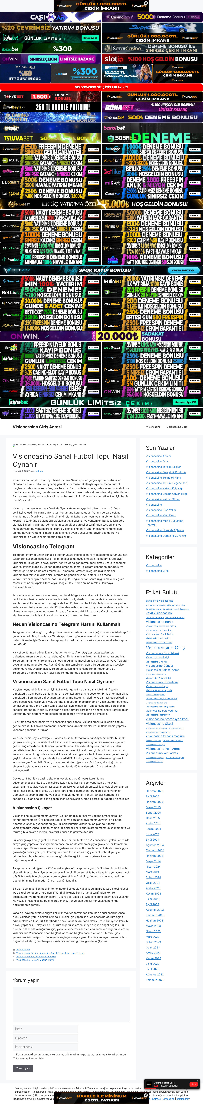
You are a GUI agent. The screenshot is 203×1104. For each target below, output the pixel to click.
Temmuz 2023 (155, 915)
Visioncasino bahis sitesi (161, 626)
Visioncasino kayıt (157, 686)
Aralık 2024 (153, 823)
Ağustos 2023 (155, 909)
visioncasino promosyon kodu (167, 719)
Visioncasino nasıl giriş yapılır (160, 706)
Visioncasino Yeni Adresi (162, 753)
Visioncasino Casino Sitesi (159, 642)
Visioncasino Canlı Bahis (159, 634)
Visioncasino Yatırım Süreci (163, 499)
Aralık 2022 (153, 953)
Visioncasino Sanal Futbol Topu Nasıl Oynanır (61, 953)
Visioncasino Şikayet (154, 762)
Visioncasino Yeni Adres (163, 749)
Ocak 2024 (153, 882)
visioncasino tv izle (153, 741)
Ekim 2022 (152, 963)
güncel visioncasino (181, 609)
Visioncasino (153, 426)
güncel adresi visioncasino (159, 609)
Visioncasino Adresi (158, 456)
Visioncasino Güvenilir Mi (158, 678)
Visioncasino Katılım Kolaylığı (164, 488)
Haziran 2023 (154, 920)
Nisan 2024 (153, 866)
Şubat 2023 (153, 942)
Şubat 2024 (153, 877)
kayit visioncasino (159, 613)
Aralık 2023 (153, 888)
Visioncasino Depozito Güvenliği (166, 535)
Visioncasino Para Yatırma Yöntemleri (36, 956)
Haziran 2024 (154, 855)
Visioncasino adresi (174, 617)
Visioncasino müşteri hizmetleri (161, 698)
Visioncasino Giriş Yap (157, 661)
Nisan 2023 (153, 931)
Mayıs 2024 (153, 861)
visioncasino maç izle (159, 690)
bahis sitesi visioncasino (159, 600)
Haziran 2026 (154, 791)
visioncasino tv (176, 728)
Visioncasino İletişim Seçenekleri (166, 483)
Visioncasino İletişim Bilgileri (163, 466)
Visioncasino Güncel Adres (162, 669)
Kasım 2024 (153, 828)
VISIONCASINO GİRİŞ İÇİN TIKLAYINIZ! (101, 87)
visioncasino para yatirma (161, 710)
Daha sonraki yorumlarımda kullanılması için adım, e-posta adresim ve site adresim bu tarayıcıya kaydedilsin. (71, 1056)
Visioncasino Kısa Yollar (161, 510)
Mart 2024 (152, 872)
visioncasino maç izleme (155, 695)
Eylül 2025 (152, 796)
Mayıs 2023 (153, 926)
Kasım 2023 (153, 893)
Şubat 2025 (153, 812)
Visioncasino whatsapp (155, 745)
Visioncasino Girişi (26, 953)
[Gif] (101, 204)
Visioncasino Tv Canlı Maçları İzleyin (35, 959)
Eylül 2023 (152, 904)
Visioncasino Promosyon (158, 714)
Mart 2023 (152, 936)
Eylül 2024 (152, 839)
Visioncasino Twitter (173, 740)
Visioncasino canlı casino (158, 638)
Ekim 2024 (152, 834)
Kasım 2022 (153, 958)
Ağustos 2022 (155, 974)
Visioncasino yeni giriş (155, 758)
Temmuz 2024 (155, 850)
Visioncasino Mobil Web (161, 515)
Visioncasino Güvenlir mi (162, 682)
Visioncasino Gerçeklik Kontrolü (166, 472)
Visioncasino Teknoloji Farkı (163, 477)
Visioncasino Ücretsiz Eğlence (165, 530)
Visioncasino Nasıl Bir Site (156, 703)
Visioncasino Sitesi (159, 724)
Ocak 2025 (153, 818)
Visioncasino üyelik (175, 757)
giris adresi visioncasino (156, 605)
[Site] (50, 149)
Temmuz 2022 (155, 979)
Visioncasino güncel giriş (156, 674)
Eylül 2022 (152, 969)
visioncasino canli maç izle (159, 630)
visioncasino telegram (156, 728)
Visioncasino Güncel (159, 665)
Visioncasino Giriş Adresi (37, 426)
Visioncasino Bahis (159, 622)
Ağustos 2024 (155, 845)
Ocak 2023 (153, 947)
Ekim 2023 (152, 899)
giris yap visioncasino (176, 605)
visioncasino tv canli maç (158, 732)
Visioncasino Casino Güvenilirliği (166, 493)
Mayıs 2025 (153, 807)
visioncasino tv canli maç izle (165, 736)
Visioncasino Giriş (177, 426)
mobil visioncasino (155, 617)
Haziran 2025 (154, 801)
